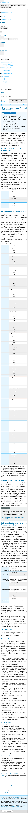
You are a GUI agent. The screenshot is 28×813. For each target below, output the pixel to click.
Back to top (3, 781)
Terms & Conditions (5, 806)
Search (2, 811)
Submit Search (4, 28)
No (7, 792)
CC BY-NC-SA (4, 775)
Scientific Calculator (7, 71)
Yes (3, 792)
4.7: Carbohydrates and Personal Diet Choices (10, 773)
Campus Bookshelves (16, 105)
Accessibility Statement (14, 806)
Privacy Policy (22, 805)
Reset (2, 37)
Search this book (3, 24)
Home (6, 105)
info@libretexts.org (15, 807)
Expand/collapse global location (26, 104)
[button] (5, 81)
